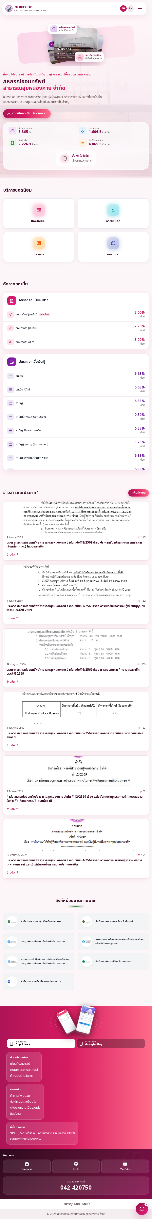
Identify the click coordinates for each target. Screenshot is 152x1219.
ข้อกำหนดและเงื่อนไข (23, 1101)
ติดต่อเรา (15, 1113)
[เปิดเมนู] (140, 8)
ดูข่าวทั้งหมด (138, 493)
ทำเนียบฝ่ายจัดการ (21, 1075)
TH (123, 8)
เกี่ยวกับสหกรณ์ (20, 1063)
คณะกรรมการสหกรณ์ (24, 1070)
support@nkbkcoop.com (27, 1139)
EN (130, 8)
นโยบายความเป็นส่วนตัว (25, 1107)
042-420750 (76, 1188)
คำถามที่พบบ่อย (20, 1095)
